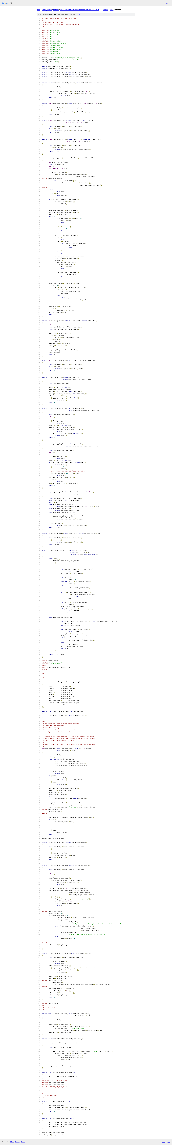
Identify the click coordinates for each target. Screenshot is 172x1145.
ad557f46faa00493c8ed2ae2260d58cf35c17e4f (79, 9)
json (168, 1142)
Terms (23, 1142)
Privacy (17, 1142)
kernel (56, 9)
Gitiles (12, 1142)
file (78, 14)
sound (105, 9)
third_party (47, 9)
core (111, 9)
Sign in (168, 3)
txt (163, 1142)
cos (38, 9)
